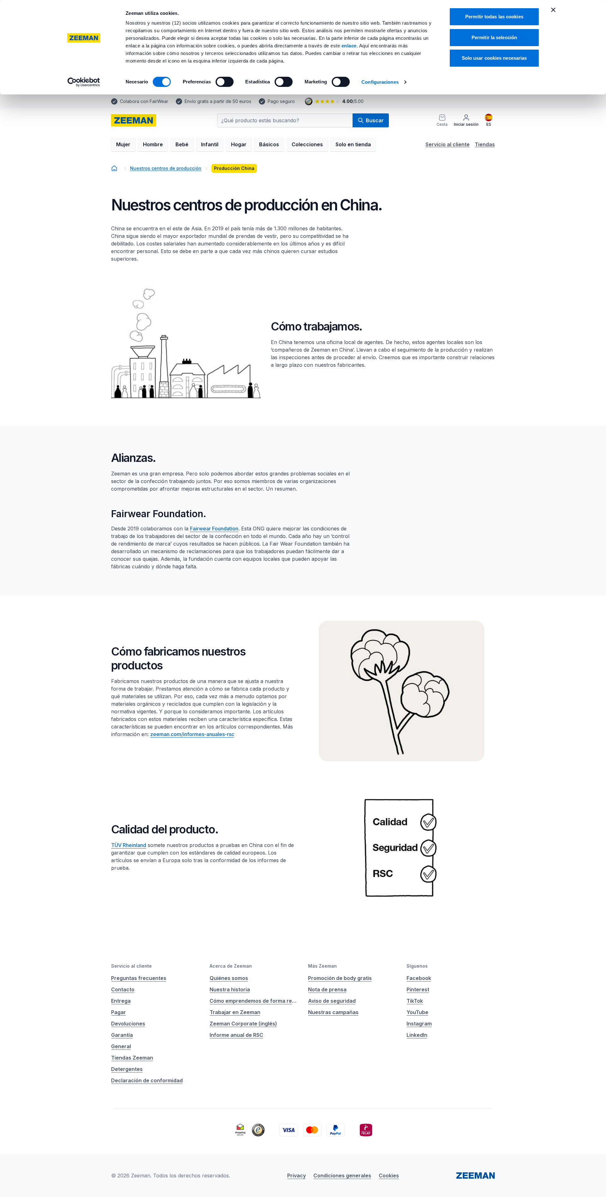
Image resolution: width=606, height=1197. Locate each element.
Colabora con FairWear (144, 101)
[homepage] (133, 120)
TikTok (415, 1001)
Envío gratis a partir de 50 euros (218, 101)
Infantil (209, 144)
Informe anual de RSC (236, 1035)
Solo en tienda (353, 144)
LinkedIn (417, 1035)
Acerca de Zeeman (231, 966)
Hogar (239, 144)
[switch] (225, 82)
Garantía (122, 1035)
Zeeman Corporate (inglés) (243, 1023)
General (121, 1046)
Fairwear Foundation (214, 528)
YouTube (417, 1012)
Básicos (269, 144)
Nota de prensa (327, 989)
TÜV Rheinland (128, 845)
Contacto (122, 989)
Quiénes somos (229, 978)
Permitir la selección (494, 37)
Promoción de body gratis (340, 978)
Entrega (121, 1001)
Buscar (375, 120)
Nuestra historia (230, 989)
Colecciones (307, 144)
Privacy (296, 1175)
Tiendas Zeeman (132, 1058)
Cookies (389, 1175)
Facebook (419, 978)
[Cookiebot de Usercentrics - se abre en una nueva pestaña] (83, 82)
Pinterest (418, 989)
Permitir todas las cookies (494, 16)
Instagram (419, 1023)
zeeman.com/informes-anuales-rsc (192, 734)
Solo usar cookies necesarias (494, 58)
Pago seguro (281, 101)
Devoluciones (128, 1023)
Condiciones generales (342, 1175)
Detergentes (127, 1069)
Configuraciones (380, 82)
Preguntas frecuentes (138, 978)
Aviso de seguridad (332, 1001)
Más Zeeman (322, 966)
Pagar (118, 1012)
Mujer (123, 144)
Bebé (181, 144)
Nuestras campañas (333, 1012)
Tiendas (485, 144)
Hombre (153, 144)
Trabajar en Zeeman (235, 1012)
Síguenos (417, 966)
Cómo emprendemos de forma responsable (254, 1001)
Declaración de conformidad (147, 1080)
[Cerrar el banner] (553, 10)
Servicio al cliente (447, 144)
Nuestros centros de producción (165, 168)
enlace (349, 45)
